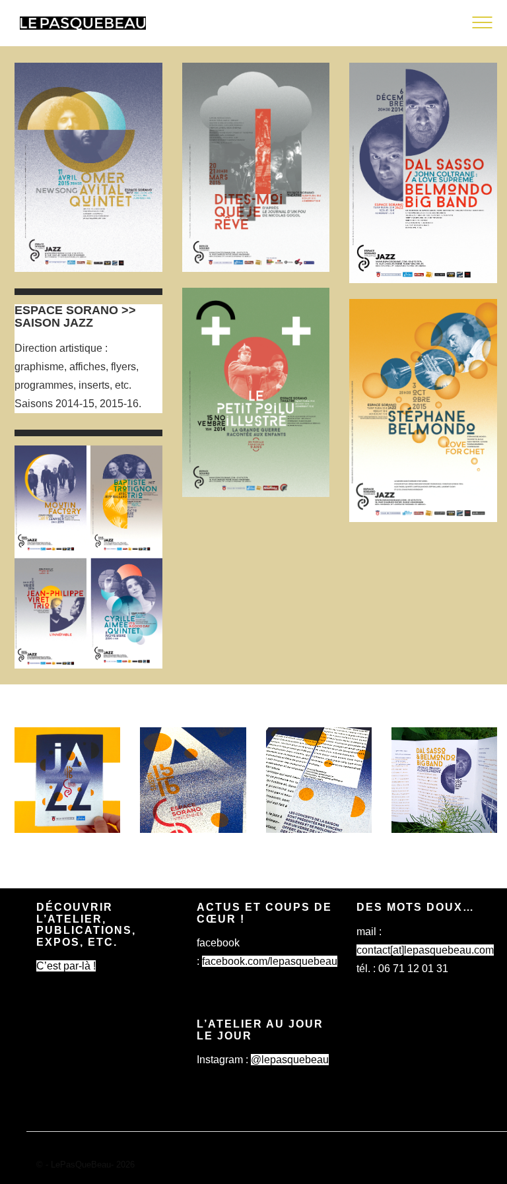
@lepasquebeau (290, 1059)
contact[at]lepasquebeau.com (425, 950)
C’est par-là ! (66, 965)
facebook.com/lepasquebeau (269, 961)
